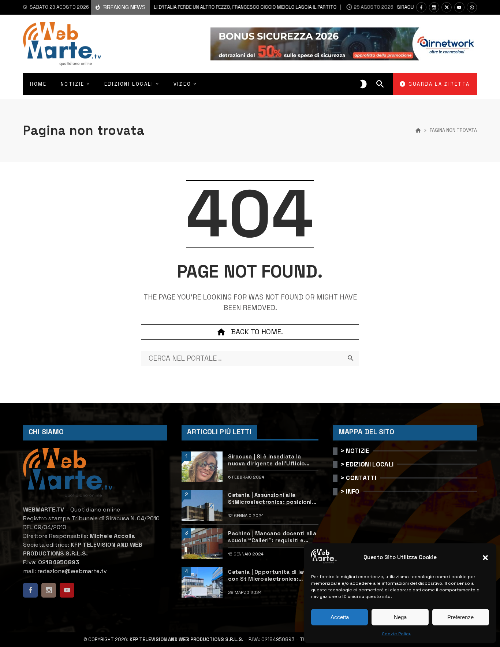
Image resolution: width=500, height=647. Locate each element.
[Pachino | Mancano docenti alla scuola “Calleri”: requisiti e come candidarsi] (202, 543)
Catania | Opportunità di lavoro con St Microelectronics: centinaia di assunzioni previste (273, 576)
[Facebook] (421, 7)
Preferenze (460, 617)
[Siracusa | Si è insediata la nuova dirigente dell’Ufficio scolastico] (202, 466)
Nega (400, 617)
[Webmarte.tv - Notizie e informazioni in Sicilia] (62, 44)
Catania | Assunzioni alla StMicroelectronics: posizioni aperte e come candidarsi (269, 499)
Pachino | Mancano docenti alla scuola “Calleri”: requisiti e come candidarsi (272, 537)
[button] (485, 557)
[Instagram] (434, 7)
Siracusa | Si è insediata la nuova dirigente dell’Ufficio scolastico (266, 460)
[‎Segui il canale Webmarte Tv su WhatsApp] (472, 7)
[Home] (418, 130)
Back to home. (257, 331)
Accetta (340, 617)
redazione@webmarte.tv (72, 571)
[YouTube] (459, 7)
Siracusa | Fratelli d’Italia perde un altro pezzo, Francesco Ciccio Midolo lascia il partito (194, 7)
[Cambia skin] (363, 84)
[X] (446, 7)
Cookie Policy (396, 634)
